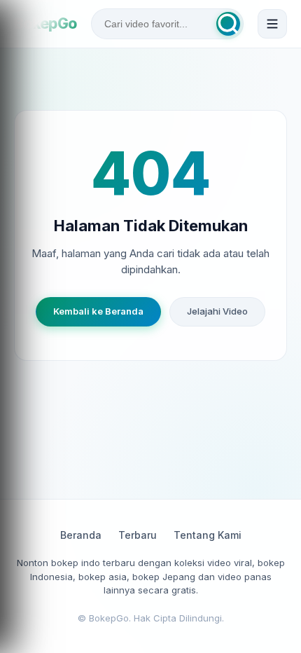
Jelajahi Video (217, 311)
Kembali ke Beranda (98, 311)
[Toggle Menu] (272, 24)
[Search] (228, 24)
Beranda (81, 535)
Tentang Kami (207, 535)
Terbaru (137, 535)
